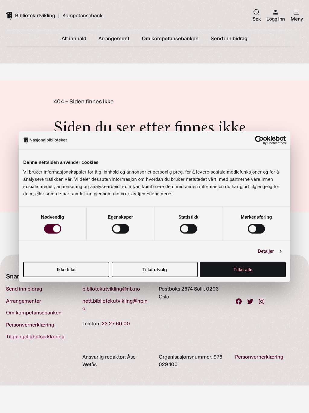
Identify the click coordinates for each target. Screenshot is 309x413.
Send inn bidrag (24, 289)
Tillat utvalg (154, 269)
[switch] (120, 229)
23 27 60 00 (116, 323)
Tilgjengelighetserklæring (35, 336)
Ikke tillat (66, 269)
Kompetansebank (82, 15)
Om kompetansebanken (34, 313)
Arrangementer (23, 301)
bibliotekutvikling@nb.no (111, 289)
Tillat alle (243, 269)
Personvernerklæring (30, 325)
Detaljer (266, 251)
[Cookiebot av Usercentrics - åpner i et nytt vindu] (259, 140)
